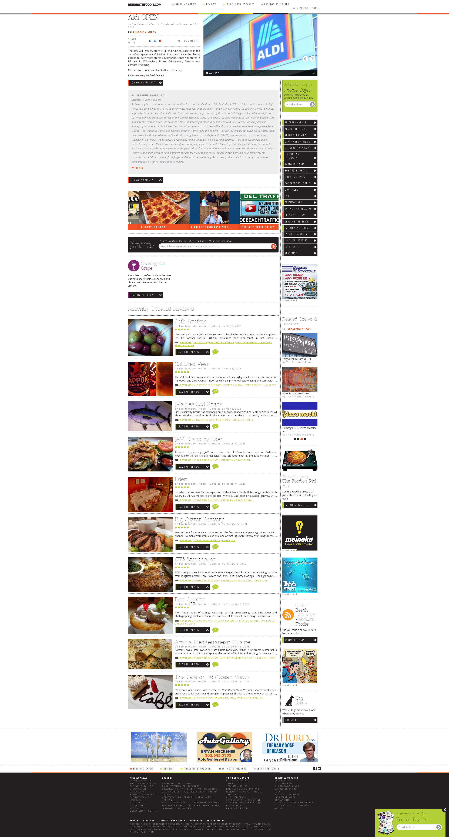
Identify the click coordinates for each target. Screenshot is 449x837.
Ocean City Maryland (257, 824)
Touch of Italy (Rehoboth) (243, 803)
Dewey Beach (138, 789)
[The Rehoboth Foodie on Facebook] (315, 768)
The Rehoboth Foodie (300, 362)
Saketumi (231, 794)
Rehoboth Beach (140, 781)
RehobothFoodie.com (166, 824)
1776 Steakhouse (195, 559)
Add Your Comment (142, 82)
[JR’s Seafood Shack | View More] (149, 417)
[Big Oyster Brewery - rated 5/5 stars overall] (226, 528)
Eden (181, 479)
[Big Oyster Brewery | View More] (149, 535)
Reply (139, 168)
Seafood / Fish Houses (176, 808)
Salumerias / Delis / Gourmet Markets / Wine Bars (194, 803)
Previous (306, 58)
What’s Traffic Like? (247, 227)
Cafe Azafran (191, 321)
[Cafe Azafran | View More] (149, 338)
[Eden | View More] (149, 495)
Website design (217, 824)
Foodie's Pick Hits (296, 505)
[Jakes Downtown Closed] (299, 379)
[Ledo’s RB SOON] (153, 207)
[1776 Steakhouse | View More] (149, 575)
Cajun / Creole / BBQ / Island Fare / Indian (189, 792)
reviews (288, 97)
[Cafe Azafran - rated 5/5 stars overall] (226, 330)
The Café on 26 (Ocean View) (212, 677)
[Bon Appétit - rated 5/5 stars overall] (226, 608)
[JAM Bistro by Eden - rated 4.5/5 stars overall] (226, 447)
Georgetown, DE (140, 797)
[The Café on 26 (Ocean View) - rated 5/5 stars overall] (226, 685)
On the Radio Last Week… (200, 227)
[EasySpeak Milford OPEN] (299, 344)
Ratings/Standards (276, 4)
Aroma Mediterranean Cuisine (212, 642)
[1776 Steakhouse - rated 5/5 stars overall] (226, 568)
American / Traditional (236, 460)
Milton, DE (136, 808)
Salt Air (231, 783)
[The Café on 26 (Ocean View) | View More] (149, 693)
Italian (166, 794)
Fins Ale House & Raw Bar (242, 789)
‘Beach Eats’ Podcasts (240, 4)
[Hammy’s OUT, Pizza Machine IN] (299, 413)
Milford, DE (137, 803)
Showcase (200, 342)
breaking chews (300, 94)
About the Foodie (308, 8)
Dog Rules (291, 720)
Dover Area (137, 792)
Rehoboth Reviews (177, 240)
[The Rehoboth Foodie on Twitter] (319, 768)
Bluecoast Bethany (238, 781)
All (164, 781)
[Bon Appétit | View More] (149, 616)
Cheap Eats (214, 240)
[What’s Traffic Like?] (254, 207)
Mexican (167, 800)
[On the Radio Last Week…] (203, 207)
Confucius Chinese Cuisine (243, 800)
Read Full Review (188, 352)
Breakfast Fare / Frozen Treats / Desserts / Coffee (194, 789)
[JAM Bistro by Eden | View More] (149, 455)
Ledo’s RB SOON (143, 227)
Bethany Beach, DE (250, 698)
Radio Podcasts (295, 640)
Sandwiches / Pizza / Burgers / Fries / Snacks (191, 805)
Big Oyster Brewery (199, 519)
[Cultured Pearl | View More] (149, 380)
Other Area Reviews (198, 240)
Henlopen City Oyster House (244, 792)
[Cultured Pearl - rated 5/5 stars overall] (226, 372)
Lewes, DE (228, 540)
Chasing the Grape (142, 294)
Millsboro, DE (139, 805)
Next (313, 58)
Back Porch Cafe (236, 808)
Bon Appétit (190, 599)
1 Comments (190, 40)
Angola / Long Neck (142, 783)
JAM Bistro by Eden (199, 439)
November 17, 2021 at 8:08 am (146, 99)
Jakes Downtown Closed (296, 393)
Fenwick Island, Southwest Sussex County (223, 420)
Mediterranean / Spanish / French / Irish (248, 658)
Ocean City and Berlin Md (146, 811)
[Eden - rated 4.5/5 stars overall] (226, 488)
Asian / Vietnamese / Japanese (256, 385)
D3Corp (237, 824)
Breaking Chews (186, 4)
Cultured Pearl (192, 364)
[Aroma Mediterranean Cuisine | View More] (149, 655)
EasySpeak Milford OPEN (296, 358)
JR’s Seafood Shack (198, 404)
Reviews (211, 4)
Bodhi (278, 808)
